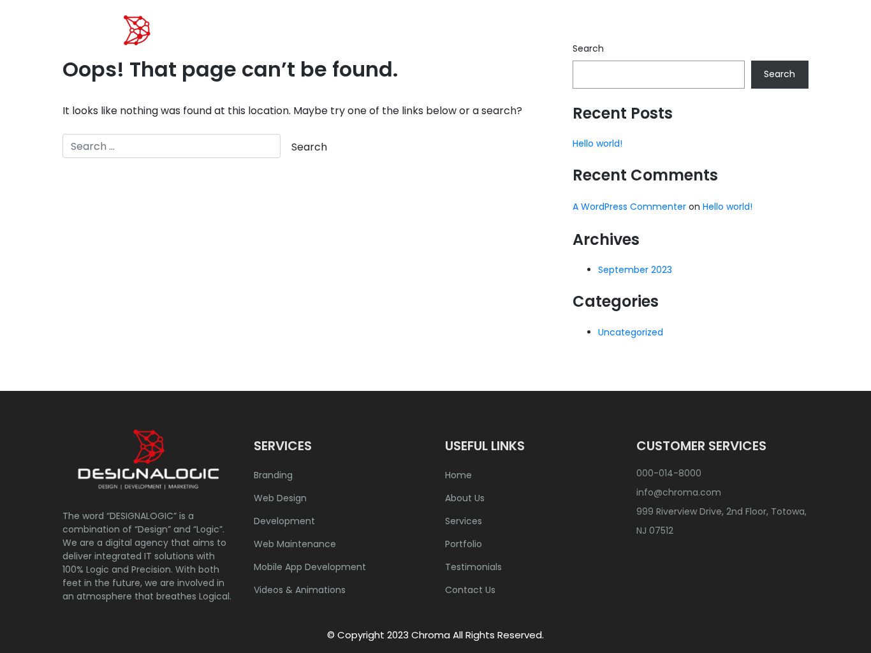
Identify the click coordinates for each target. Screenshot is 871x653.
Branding (273, 475)
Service (546, 41)
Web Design (280, 498)
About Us (483, 41)
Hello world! (597, 143)
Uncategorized (630, 332)
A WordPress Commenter (629, 206)
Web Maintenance (295, 544)
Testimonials (473, 567)
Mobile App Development (310, 567)
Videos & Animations (300, 589)
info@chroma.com (678, 492)
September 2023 (635, 269)
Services (463, 521)
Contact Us (768, 41)
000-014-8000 (668, 473)
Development (284, 521)
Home (424, 41)
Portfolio (615, 41)
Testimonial (688, 41)
